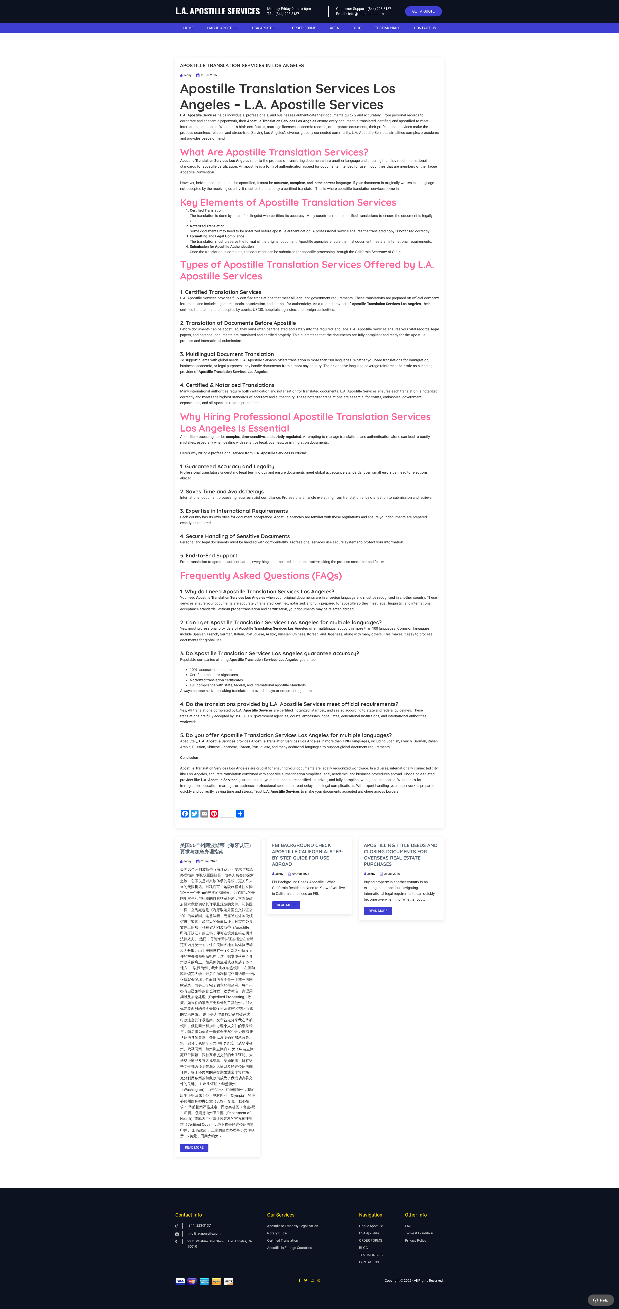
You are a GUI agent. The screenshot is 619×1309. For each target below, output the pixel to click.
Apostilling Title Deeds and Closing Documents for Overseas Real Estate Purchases (400, 854)
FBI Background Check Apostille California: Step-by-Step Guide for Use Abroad (307, 854)
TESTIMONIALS (387, 28)
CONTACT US (425, 28)
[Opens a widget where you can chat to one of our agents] (601, 1301)
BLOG (357, 28)
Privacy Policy (415, 1240)
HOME (188, 28)
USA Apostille (369, 1233)
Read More (194, 1147)
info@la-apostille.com (366, 13)
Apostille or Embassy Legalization (292, 1226)
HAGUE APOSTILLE (223, 28)
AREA (334, 28)
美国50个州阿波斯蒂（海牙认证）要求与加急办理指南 (217, 848)
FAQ (408, 1226)
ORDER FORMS (304, 28)
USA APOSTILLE (265, 28)
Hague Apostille (371, 1226)
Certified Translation (282, 1240)
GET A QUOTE (423, 11)
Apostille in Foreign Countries (289, 1247)
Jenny (188, 75)
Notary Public (277, 1233)
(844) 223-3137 (287, 13)
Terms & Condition (419, 1233)
